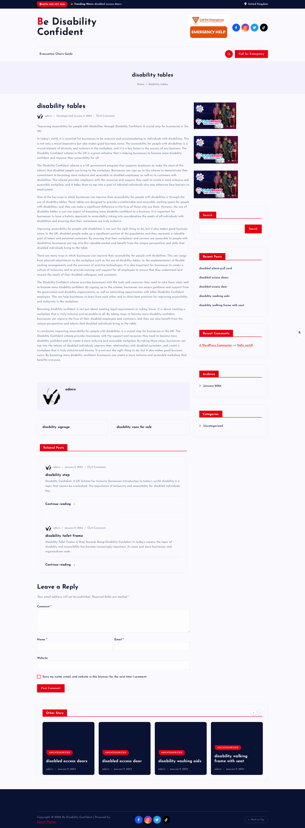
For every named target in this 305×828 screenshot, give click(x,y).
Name (42, 639)
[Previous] (253, 712)
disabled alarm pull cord (215, 268)
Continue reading (58, 504)
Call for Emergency (251, 54)
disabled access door (213, 286)
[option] (68, 748)
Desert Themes (46, 822)
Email (119, 639)
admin (48, 116)
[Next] (259, 712)
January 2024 (212, 386)
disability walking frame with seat (221, 305)
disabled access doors (213, 277)
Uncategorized (64, 116)
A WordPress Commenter (215, 345)
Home (141, 84)
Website (42, 658)
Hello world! (245, 345)
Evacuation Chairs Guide (56, 54)
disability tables (158, 84)
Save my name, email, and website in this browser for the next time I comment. (95, 676)
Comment (44, 606)
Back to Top (257, 819)
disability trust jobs (232, 761)
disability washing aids (214, 296)
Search (208, 215)
